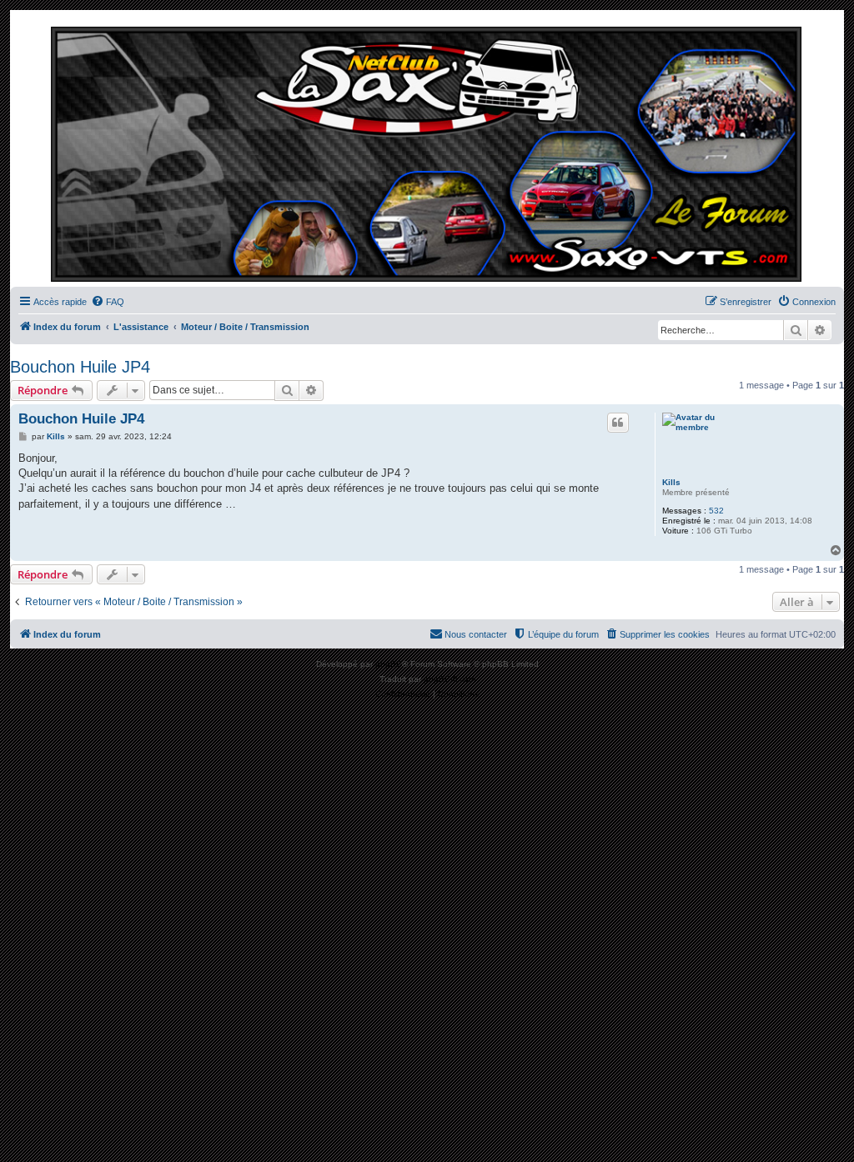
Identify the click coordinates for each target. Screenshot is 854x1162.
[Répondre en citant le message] (618, 423)
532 (716, 510)
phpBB (388, 664)
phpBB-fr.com (449, 679)
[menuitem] (107, 302)
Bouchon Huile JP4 (80, 367)
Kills (671, 482)
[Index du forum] (427, 152)
